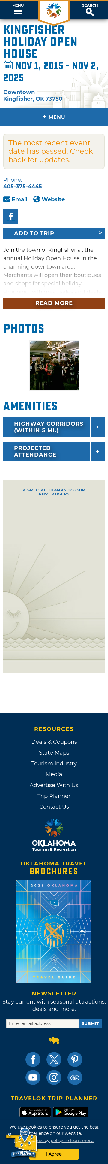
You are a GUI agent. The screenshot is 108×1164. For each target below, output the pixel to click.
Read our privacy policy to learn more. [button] (54, 1140)
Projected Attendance (35, 451)
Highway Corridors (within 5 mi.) (48, 427)
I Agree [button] (54, 1154)
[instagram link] (54, 1077)
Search (90, 5)
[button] (18, 10)
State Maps (54, 752)
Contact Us (54, 807)
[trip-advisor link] (75, 1077)
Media (54, 774)
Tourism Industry (54, 763)
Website (53, 199)
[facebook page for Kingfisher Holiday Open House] (10, 216)
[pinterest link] (75, 1059)
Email (19, 199)
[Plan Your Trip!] (21, 1142)
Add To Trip (34, 233)
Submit (90, 1023)
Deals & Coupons (54, 742)
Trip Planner (54, 796)
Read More (54, 303)
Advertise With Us (54, 785)
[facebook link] (33, 1059)
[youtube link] (33, 1077)
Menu (18, 5)
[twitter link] (54, 1059)
